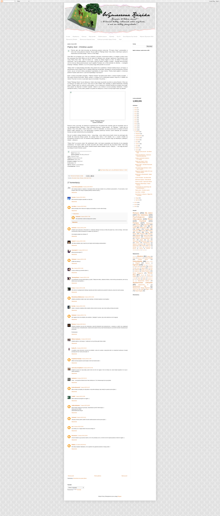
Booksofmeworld (76, 387)
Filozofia (148, 244)
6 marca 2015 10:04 (81, 227)
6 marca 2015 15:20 (80, 306)
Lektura (137, 242)
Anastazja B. (75, 250)
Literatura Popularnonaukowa (142, 238)
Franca (73, 288)
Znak (142, 289)
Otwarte (149, 275)
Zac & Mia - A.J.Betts (140, 192)
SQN (135, 279)
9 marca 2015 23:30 (78, 426)
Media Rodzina (145, 271)
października (139, 135)
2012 (135, 206)
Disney (147, 232)
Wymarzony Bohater (71, 39)
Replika (144, 277)
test (72, 426)
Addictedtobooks (76, 405)
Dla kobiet (74, 178)
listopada (138, 133)
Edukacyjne (143, 227)
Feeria (143, 266)
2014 (135, 202)
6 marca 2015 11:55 (81, 259)
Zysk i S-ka (88, 178)
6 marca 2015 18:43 (86, 339)
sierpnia (138, 139)
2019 (135, 122)
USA (85, 178)
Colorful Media (149, 258)
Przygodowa (136, 226)
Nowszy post (71, 475)
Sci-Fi (149, 245)
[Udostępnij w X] (90, 176)
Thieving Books (75, 277)
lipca (137, 141)
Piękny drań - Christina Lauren (142, 190)
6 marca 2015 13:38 (80, 288)
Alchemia (134, 249)
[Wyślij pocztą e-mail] (87, 176)
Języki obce (146, 235)
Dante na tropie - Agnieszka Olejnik (143, 181)
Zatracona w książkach (77, 367)
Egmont (136, 265)
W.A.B (139, 279)
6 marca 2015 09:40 (81, 206)
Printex (144, 276)
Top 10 (118, 36)
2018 (135, 123)
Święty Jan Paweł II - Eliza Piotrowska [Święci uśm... (141, 162)
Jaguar (143, 268)
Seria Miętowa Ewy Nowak (130, 36)
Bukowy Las (140, 258)
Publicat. (139, 277)
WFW (144, 279)
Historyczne (149, 223)
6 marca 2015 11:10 (83, 250)
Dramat (138, 224)
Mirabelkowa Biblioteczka (78, 297)
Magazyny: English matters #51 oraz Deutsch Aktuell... (143, 172)
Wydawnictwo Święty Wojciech (141, 287)
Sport (134, 239)
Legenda (141, 248)
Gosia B (73, 241)
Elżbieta (73, 444)
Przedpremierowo (148, 237)
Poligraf (140, 276)
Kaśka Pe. (74, 348)
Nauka (134, 233)
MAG (151, 269)
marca (137, 149)
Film (148, 239)
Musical (134, 248)
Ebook (139, 249)
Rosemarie (74, 435)
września (138, 137)
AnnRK (73, 396)
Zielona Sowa (136, 289)
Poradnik (142, 233)
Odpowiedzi (76, 213)
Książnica (136, 269)
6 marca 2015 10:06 (80, 241)
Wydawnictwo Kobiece (143, 280)
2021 (135, 117)
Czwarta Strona (143, 259)
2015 (135, 130)
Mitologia (134, 247)
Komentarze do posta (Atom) (80, 478)
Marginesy (136, 271)
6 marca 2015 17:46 (85, 216)
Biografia (137, 235)
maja (137, 145)
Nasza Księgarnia (138, 273)
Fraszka (143, 249)
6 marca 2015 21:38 (86, 358)
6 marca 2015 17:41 (81, 315)
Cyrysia (73, 197)
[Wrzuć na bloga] (88, 176)
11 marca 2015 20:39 (82, 435)
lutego (137, 198)
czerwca (138, 143)
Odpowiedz (74, 192)
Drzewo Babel (150, 261)
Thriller (145, 226)
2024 (135, 111)
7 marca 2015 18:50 (85, 405)
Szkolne (150, 233)
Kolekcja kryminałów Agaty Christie (106, 39)
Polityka (150, 230)
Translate (79, 489)
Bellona (134, 258)
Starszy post (124, 475)
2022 (135, 115)
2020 (135, 120)
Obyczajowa (137, 219)
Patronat (84, 36)
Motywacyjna (136, 245)
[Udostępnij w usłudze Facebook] (91, 176)
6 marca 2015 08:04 (88, 186)
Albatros (140, 256)
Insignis (138, 268)
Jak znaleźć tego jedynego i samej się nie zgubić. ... (143, 168)
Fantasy (136, 223)
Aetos (134, 256)
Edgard (137, 263)
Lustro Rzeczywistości (77, 186)
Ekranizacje (144, 241)
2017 (135, 126)
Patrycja (74, 324)
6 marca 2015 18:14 (81, 324)
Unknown (78, 216)
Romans (81, 178)
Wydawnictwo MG (139, 286)
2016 (135, 128)
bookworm (74, 378)
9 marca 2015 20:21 (81, 417)
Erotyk (78, 178)
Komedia (146, 224)
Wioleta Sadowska (76, 339)
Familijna (147, 229)
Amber (148, 256)
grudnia (137, 131)
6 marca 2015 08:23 (80, 197)
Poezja (151, 241)
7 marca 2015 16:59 (80, 396)
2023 (135, 113)
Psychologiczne (139, 217)
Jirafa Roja (150, 268)
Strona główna (97, 475)
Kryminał (142, 221)
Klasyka (138, 232)
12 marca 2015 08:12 (81, 444)
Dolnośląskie (137, 261)
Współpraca (76, 36)
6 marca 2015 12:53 (84, 277)
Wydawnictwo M (143, 284)
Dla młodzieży (142, 215)
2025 (135, 109)
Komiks (143, 230)
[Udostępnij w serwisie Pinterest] (93, 176)
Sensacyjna (135, 241)
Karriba (73, 306)
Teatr (120, 39)
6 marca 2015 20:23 (81, 348)
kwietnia (138, 147)
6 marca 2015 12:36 (78, 268)
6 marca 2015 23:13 (82, 378)
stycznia (138, 200)
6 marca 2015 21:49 (88, 367)
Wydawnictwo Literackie (143, 282)
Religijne (138, 229)
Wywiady (111, 36)
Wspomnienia (146, 242)
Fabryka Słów (137, 266)
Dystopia (144, 245)
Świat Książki (138, 290)
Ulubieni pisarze (102, 36)
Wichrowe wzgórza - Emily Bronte (143, 179)
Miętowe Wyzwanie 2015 (146, 36)
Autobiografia (147, 247)
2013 (135, 204)
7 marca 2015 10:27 (85, 387)
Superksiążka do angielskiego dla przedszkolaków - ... (143, 187)
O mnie (68, 36)
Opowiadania (136, 237)
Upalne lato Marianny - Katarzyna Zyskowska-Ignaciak (143, 155)
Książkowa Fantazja (76, 358)
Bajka (151, 227)
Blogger (119, 496)
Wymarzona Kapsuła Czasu (87, 39)
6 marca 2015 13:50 (89, 297)
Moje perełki (92, 36)
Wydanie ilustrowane (138, 244)
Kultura (140, 247)
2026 (135, 107)
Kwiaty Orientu (145, 269)
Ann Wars (74, 206)
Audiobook (148, 248)
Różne (150, 219)
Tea (72, 268)
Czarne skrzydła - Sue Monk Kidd (143, 177)
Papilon (134, 276)
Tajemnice (135, 230)
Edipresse (147, 263)
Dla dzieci (149, 213)
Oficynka (142, 275)
